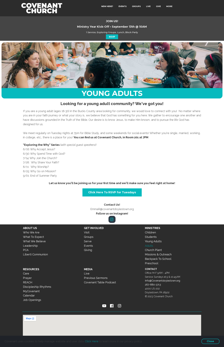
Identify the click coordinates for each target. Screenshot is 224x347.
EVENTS (122, 6)
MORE (169, 6)
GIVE (158, 6)
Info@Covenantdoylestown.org (162, 280)
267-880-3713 (153, 284)
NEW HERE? (107, 6)
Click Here (91, 341)
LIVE (148, 6)
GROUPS (136, 6)
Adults (149, 245)
